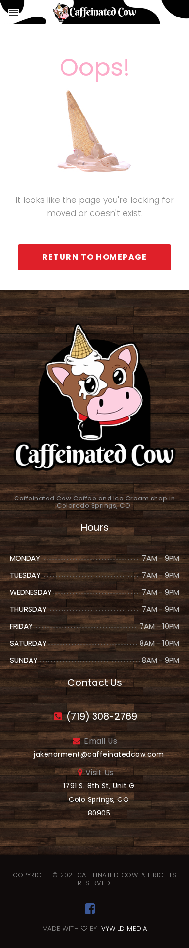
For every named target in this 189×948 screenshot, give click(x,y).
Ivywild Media (123, 928)
